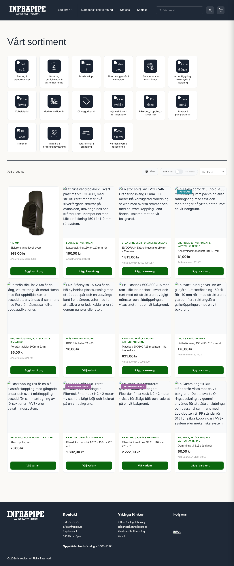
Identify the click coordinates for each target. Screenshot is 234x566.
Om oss (125, 10)
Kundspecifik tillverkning (97, 10)
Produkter (63, 10)
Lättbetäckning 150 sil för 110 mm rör (200, 343)
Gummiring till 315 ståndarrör (195, 445)
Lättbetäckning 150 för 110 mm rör (86, 247)
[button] (177, 524)
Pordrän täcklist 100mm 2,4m (28, 346)
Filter (152, 171)
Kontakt (142, 10)
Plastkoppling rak (20, 442)
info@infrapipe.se (72, 527)
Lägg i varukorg (33, 271)
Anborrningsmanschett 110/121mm (199, 250)
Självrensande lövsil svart (25, 247)
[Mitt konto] (210, 10)
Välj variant (89, 370)
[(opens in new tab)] (177, 531)
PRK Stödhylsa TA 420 (79, 343)
